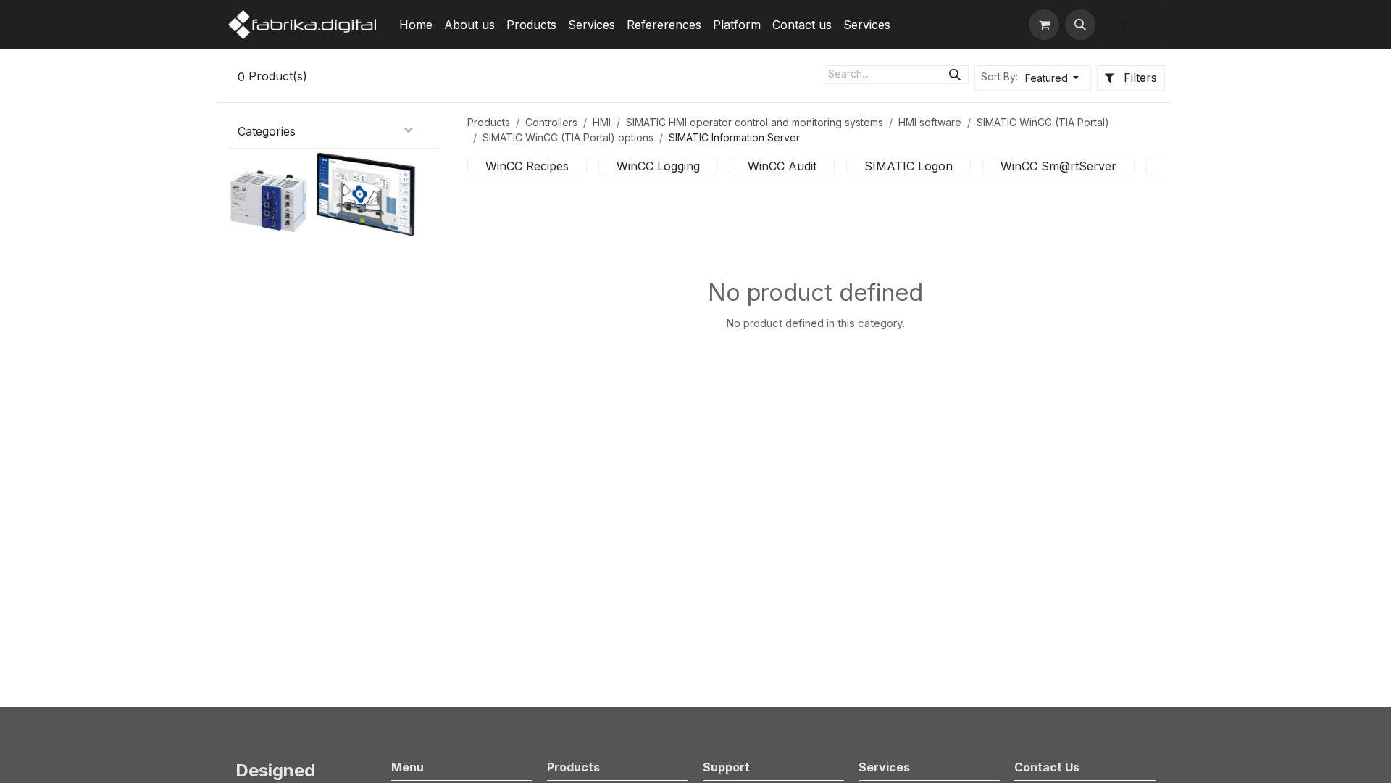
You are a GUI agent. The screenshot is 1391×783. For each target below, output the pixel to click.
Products (488, 122)
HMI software (929, 122)
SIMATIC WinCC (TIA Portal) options (568, 137)
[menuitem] (415, 24)
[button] (1080, 24)
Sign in (1132, 24)
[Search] (955, 74)
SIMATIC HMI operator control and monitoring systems (754, 122)
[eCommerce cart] (1044, 24)
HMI (602, 122)
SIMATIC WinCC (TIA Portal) (1043, 122)
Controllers (551, 122)
